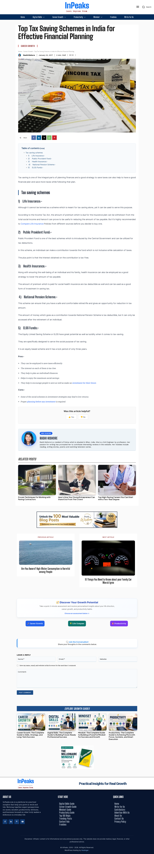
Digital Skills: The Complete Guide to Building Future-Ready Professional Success (61, 734)
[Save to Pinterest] (151, 437)
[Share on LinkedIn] (151, 422)
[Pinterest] (54, 137)
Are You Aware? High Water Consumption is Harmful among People (45, 570)
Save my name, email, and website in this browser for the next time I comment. (48, 665)
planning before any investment (41, 401)
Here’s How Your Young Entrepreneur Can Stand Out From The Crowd (76, 498)
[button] (146, 7)
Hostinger (85, 850)
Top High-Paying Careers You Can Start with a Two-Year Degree (115, 498)
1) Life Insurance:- (36, 156)
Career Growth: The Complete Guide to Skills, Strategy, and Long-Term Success (30, 734)
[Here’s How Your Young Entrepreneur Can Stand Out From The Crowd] (77, 480)
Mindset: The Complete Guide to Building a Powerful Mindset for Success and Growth (92, 734)
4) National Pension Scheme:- (41, 164)
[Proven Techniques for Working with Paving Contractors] (37, 480)
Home (20, 51)
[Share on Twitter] (151, 427)
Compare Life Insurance (32, 224)
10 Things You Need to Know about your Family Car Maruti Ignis (108, 581)
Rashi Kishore (29, 55)
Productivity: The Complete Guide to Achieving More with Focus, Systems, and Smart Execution (122, 735)
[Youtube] (22, 821)
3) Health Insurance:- (37, 161)
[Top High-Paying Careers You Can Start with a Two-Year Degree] (117, 480)
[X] (44, 137)
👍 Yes (71, 417)
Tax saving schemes (34, 152)
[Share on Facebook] (151, 416)
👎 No (83, 417)
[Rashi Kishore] (20, 55)
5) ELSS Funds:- (35, 167)
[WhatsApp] (49, 137)
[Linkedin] (39, 137)
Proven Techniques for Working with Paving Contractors (34, 498)
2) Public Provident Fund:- (40, 158)
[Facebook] (33, 137)
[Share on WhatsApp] (151, 432)
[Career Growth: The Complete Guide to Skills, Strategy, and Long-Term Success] (31, 721)
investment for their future (84, 383)
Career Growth (28, 46)
